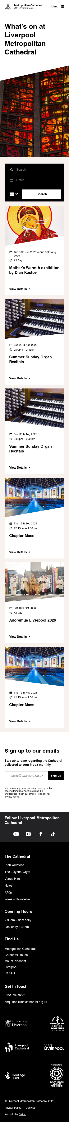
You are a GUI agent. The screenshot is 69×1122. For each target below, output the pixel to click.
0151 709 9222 (15, 995)
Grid (12, 194)
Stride (22, 1114)
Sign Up (56, 775)
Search (42, 194)
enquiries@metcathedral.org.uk (26, 1002)
